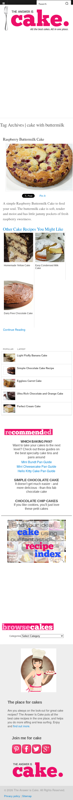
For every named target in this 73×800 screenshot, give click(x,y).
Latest (21, 349)
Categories (15, 635)
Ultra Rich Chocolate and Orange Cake (40, 393)
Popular (8, 349)
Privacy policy (12, 796)
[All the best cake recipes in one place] (36, 29)
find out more (21, 726)
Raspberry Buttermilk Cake (23, 139)
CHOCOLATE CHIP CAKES (36, 501)
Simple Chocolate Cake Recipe (35, 368)
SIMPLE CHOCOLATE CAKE (36, 480)
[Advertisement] (36, 79)
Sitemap (27, 796)
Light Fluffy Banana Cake (32, 355)
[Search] (67, 3)
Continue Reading (14, 330)
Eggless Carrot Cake (29, 380)
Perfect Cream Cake (28, 406)
